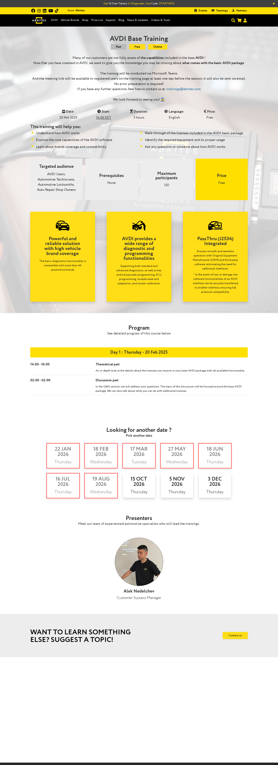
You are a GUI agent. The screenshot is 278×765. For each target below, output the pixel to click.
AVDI (54, 20)
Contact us (235, 635)
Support (111, 20)
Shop (85, 20)
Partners (241, 11)
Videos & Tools (160, 20)
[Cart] (239, 20)
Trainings (222, 11)
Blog (121, 20)
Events (203, 11)
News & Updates (137, 20)
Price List (97, 20)
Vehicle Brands (70, 20)
